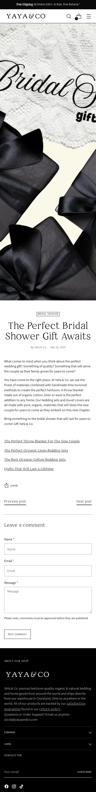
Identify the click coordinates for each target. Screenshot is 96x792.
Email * (9, 561)
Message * (11, 582)
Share (14, 485)
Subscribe (84, 771)
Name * (9, 539)
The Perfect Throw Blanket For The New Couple (42, 441)
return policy (50, 709)
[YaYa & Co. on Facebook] (7, 787)
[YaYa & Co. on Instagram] (14, 787)
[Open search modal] (68, 16)
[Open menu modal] (88, 16)
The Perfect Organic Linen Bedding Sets (36, 450)
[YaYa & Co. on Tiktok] (22, 787)
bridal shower (48, 314)
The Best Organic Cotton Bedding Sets (35, 459)
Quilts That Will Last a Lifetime (29, 469)
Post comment (17, 634)
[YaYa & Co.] (26, 16)
